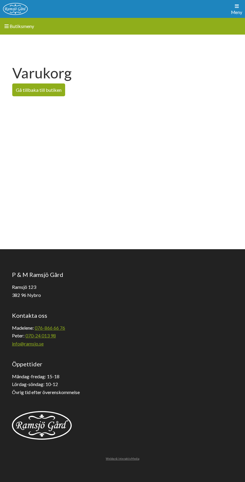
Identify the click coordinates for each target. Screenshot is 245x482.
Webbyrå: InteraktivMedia (122, 458)
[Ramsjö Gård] (15, 9)
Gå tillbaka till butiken (39, 90)
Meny (236, 12)
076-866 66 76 (50, 328)
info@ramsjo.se (28, 343)
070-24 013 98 (40, 335)
